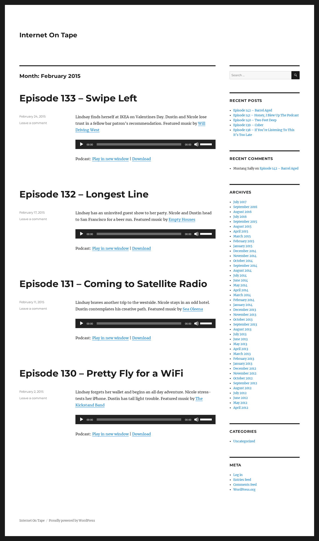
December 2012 (244, 369)
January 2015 (242, 246)
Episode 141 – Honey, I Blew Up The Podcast (266, 115)
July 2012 (240, 393)
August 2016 (242, 212)
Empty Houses (182, 219)
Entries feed (242, 480)
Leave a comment (33, 123)
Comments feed (245, 485)
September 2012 (245, 383)
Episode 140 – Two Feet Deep (254, 120)
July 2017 (240, 202)
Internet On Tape (48, 35)
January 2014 (242, 305)
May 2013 (240, 344)
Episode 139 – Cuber (248, 125)
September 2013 (245, 324)
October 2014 (243, 261)
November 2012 (244, 373)
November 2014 (244, 256)
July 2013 (239, 334)
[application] (145, 144)
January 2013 (242, 364)
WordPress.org (244, 490)
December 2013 (244, 310)
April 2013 (240, 349)
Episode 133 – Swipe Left (78, 98)
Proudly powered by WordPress (72, 521)
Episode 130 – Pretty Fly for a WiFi (101, 373)
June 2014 (240, 280)
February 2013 (243, 359)
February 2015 (243, 241)
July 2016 (240, 217)
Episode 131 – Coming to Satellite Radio (113, 283)
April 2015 (240, 231)
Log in (238, 475)
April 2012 (240, 408)
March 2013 (242, 354)
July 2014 (240, 275)
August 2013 (242, 329)
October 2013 (242, 320)
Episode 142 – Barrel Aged (252, 110)
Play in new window (110, 158)
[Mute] (196, 144)
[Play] (81, 144)
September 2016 (245, 207)
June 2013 (240, 339)
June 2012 (240, 398)
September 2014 (245, 266)
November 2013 (244, 315)
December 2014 (244, 251)
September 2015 (245, 222)
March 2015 (242, 236)
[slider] (206, 144)
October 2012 (243, 378)
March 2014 (242, 295)
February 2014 (243, 300)
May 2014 (240, 285)
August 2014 (242, 271)
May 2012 (240, 403)
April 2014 (240, 290)
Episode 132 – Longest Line (84, 194)
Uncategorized (244, 441)
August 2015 (242, 227)
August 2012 (242, 388)
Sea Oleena (193, 309)
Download (141, 158)
